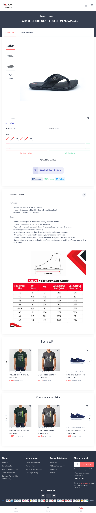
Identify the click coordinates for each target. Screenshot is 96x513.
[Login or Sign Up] (92, 5)
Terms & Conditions (33, 463)
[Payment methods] (48, 500)
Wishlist (52, 473)
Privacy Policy (31, 466)
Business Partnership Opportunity (10, 477)
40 (12, 139)
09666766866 (85, 483)
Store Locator (7, 466)
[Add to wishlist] (87, 118)
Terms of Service (8, 473)
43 (26, 139)
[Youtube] (54, 496)
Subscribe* (87, 464)
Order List (53, 469)
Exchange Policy (32, 473)
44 (31, 139)
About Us (5, 463)
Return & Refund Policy (34, 469)
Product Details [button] (17, 195)
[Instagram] (48, 496)
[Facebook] (43, 496)
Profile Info (54, 463)
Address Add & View (57, 466)
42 (21, 139)
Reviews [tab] (27, 32)
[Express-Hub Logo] (7, 5)
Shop (51, 16)
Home (44, 16)
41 (17, 139)
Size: (7, 135)
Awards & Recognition (10, 469)
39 (7, 139)
